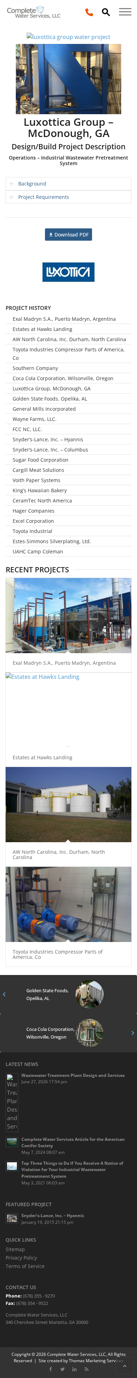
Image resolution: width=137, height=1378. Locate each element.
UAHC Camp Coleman (38, 551)
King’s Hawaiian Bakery (40, 490)
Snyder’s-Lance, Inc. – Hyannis (48, 439)
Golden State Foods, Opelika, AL (50, 398)
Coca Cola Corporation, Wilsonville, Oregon (63, 378)
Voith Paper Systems (36, 480)
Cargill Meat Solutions (38, 470)
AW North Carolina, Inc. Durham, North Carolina (69, 339)
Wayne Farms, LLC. (35, 419)
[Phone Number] (89, 11)
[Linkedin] (74, 1369)
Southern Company (35, 368)
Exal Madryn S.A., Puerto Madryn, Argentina (64, 319)
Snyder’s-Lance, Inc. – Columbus (50, 449)
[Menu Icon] (125, 4)
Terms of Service (25, 1266)
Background (32, 183)
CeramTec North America (42, 500)
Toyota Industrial (32, 531)
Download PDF (71, 234)
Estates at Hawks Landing (42, 329)
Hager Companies (33, 510)
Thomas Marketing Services (96, 1360)
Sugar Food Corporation (40, 459)
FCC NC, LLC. (27, 429)
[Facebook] (50, 1369)
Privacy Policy (21, 1257)
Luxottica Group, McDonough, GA (52, 388)
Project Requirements (43, 197)
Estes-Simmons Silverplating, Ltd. (52, 541)
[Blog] (86, 1369)
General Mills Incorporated (44, 408)
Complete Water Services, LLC (76, 1354)
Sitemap (15, 1249)
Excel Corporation (33, 521)
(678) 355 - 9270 (39, 1295)
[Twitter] (62, 1369)
